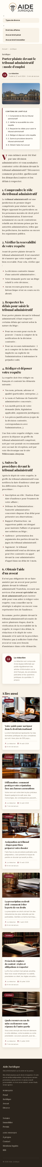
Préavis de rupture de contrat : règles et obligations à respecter (16, 963)
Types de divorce (13, 20)
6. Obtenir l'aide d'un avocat (19, 145)
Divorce (6, 1107)
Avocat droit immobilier (15, 40)
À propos (7, 1137)
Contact (6, 1141)
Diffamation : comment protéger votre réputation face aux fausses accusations (19, 785)
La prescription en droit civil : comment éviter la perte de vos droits (17, 904)
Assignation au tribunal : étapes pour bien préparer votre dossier (17, 844)
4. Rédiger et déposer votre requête (22, 135)
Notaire (6, 1118)
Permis (6, 1126)
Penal (5, 1095)
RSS (4, 1150)
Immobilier (8, 1122)
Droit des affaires (13, 30)
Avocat (6, 1103)
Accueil (4, 49)
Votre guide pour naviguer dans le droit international (18, 727)
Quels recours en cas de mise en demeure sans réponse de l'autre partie (17, 1023)
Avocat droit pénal (13, 35)
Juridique (13, 49)
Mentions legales (10, 1146)
